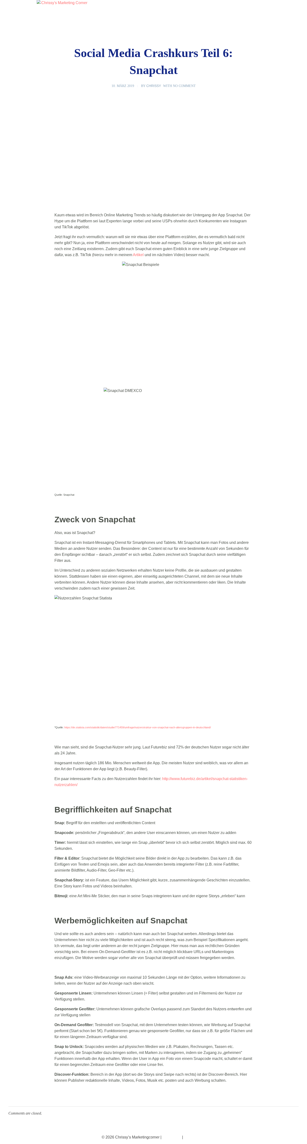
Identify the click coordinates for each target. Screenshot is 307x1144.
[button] (153, 151)
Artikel (138, 255)
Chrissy (153, 86)
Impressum (171, 1137)
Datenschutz (194, 1137)
